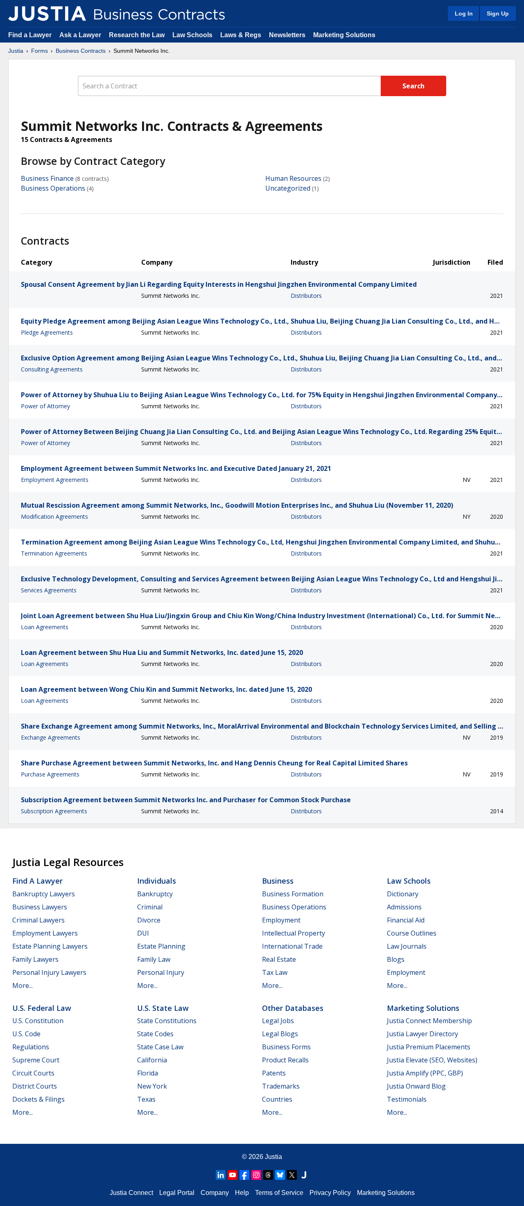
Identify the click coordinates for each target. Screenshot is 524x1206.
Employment (281, 920)
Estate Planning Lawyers (50, 946)
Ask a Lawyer (81, 35)
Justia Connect (131, 1192)
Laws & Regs (240, 35)
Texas (146, 1099)
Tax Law (274, 972)
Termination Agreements (54, 553)
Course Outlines (411, 933)
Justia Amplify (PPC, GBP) (425, 1073)
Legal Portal (176, 1192)
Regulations (30, 1046)
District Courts (34, 1086)
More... (22, 985)
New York (152, 1086)
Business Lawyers (39, 906)
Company (215, 1192)
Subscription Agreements (54, 811)
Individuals (156, 881)
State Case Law (160, 1046)
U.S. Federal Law (41, 1008)
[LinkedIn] (221, 1175)
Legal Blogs (280, 1033)
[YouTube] (232, 1175)
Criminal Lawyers (38, 920)
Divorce (148, 920)
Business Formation (292, 893)
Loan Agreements (44, 627)
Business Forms (286, 1046)
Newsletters (287, 35)
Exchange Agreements (50, 737)
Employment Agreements (54, 480)
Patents (274, 1073)
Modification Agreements (54, 516)
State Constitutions (166, 1020)
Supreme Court (35, 1059)
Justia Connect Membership (429, 1020)
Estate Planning (161, 946)
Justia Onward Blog (416, 1086)
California (152, 1059)
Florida (147, 1073)
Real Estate (279, 959)
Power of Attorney (45, 406)
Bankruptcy (155, 893)
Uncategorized (287, 188)
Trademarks (281, 1086)
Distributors (306, 295)
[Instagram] (256, 1175)
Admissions (404, 906)
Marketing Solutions (344, 35)
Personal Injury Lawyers (49, 972)
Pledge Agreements (47, 332)
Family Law (153, 959)
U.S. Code (26, 1033)
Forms (39, 50)
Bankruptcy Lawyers (43, 893)
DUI (143, 933)
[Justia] (47, 13)
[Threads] (268, 1175)
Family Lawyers (35, 959)
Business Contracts (81, 50)
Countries (277, 1099)
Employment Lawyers (45, 933)
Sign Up (498, 13)
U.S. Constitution (37, 1020)
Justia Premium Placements (428, 1046)
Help (242, 1192)
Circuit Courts (33, 1073)
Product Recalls (285, 1059)
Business (278, 881)
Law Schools (192, 35)
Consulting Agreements (52, 369)
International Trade (292, 946)
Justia (15, 50)
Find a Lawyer (30, 35)
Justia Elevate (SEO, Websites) (432, 1059)
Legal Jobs (278, 1020)
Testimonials (407, 1099)
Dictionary (402, 893)
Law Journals (407, 946)
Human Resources (293, 178)
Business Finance (47, 178)
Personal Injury (160, 972)
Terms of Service (279, 1192)
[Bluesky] (280, 1175)
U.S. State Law (163, 1008)
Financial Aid (406, 920)
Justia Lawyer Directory (422, 1033)
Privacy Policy (330, 1192)
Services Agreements (49, 590)
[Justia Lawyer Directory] (304, 1175)
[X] (292, 1175)
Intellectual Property (293, 933)
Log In (464, 13)
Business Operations (53, 188)
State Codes (155, 1033)
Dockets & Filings (38, 1099)
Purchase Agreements (50, 774)
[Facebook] (244, 1175)
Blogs (395, 959)
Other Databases (292, 1008)
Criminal (150, 906)
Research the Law (137, 35)
